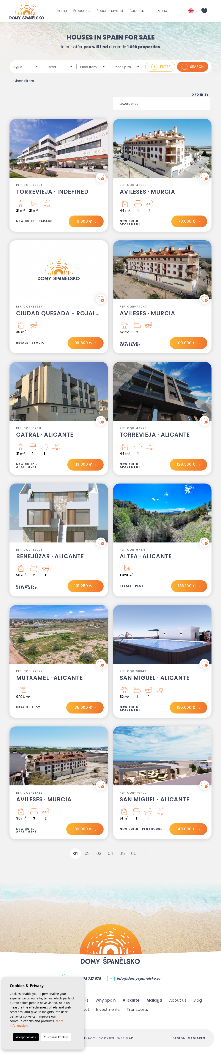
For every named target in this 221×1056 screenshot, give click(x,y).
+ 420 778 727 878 (85, 979)
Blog (197, 1000)
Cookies (106, 1038)
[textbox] (24, 66)
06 (134, 853)
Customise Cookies (56, 1037)
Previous (13, 150)
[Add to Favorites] (101, 178)
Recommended (110, 11)
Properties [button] (81, 11)
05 (122, 853)
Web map (125, 1038)
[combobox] (26, 67)
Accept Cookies (26, 1037)
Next (103, 150)
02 (87, 853)
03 (99, 853)
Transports (137, 1009)
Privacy (87, 1038)
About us (137, 11)
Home (62, 11)
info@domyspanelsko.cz (138, 979)
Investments (108, 1009)
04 (111, 853)
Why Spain (105, 1000)
